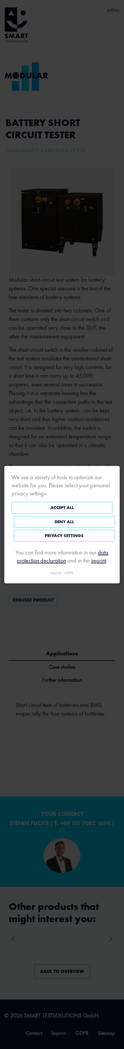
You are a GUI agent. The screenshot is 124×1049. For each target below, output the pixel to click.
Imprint (56, 572)
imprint (98, 560)
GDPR (68, 572)
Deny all (64, 521)
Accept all (62, 507)
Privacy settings (64, 536)
